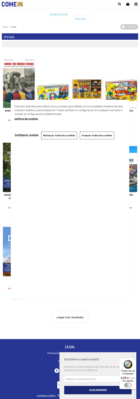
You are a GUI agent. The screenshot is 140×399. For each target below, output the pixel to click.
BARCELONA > (58, 16)
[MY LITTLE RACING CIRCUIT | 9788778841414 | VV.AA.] (53, 80)
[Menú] (134, 360)
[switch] (128, 385)
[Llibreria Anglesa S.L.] (12, 4)
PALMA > (81, 18)
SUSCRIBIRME (98, 390)
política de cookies (26, 118)
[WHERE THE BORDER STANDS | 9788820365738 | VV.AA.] (19, 80)
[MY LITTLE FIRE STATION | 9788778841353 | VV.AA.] (121, 80)
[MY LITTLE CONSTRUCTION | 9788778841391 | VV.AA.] (87, 80)
